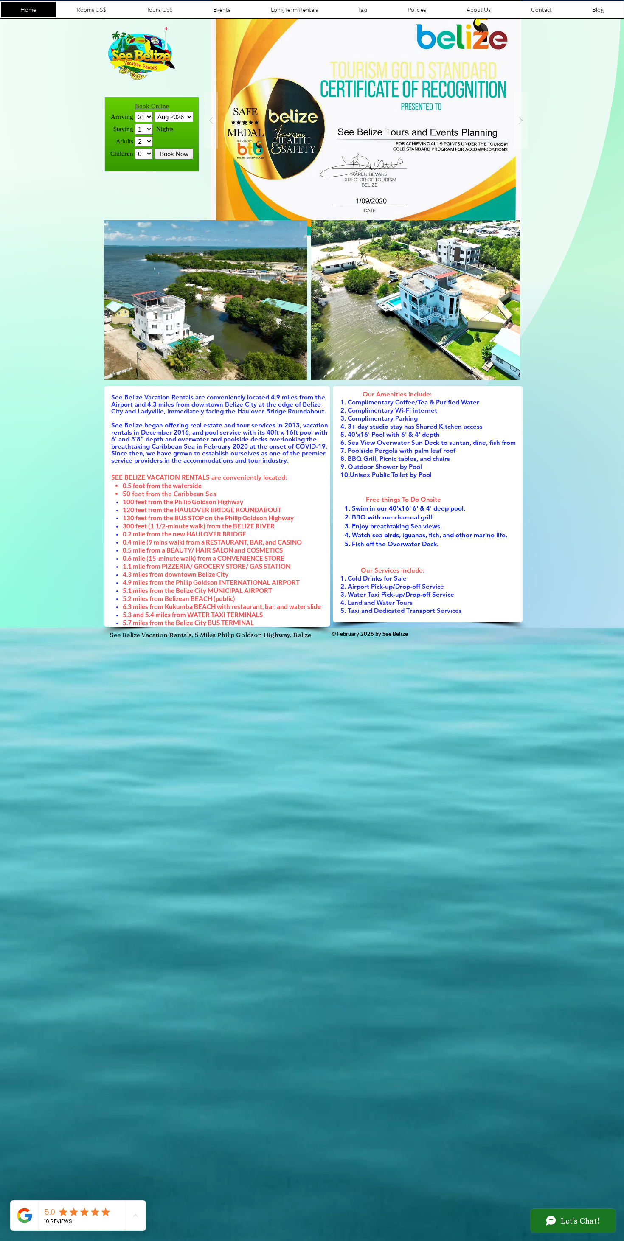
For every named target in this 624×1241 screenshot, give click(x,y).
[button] (366, 120)
